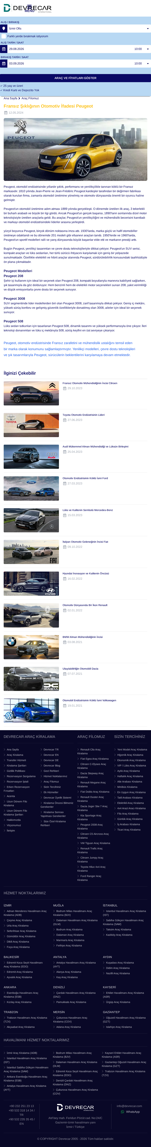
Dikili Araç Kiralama (18, 941)
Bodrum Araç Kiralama (69, 929)
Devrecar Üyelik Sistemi (57, 797)
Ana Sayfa (10, 98)
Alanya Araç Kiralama (68, 971)
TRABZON (11, 1012)
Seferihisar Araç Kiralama (21, 930)
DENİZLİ (59, 987)
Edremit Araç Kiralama (20, 971)
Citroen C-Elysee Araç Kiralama (91, 766)
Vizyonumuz (14, 825)
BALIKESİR (11, 957)
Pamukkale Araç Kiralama (71, 1002)
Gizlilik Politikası (16, 770)
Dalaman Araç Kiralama (70, 934)
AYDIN (107, 957)
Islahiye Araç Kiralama (119, 1026)
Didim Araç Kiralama (118, 967)
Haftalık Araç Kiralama (130, 776)
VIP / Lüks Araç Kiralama (131, 765)
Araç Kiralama (15, 754)
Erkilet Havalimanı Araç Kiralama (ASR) (123, 994)
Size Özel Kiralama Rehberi (53, 823)
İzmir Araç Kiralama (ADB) (22, 1052)
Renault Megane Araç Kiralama (91, 784)
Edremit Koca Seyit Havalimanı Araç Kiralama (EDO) (23, 964)
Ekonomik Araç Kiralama (131, 760)
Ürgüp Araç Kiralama (118, 1002)
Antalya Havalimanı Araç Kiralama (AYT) (74, 964)
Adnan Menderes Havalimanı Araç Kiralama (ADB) (25, 913)
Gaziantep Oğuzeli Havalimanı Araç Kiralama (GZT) (124, 1064)
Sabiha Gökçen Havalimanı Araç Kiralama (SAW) (123, 922)
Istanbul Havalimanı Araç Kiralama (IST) (124, 913)
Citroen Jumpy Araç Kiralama (90, 859)
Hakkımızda (14, 819)
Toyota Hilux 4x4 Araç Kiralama (91, 868)
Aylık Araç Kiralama (128, 770)
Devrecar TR (51, 749)
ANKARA (10, 987)
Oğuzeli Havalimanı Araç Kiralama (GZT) (124, 1019)
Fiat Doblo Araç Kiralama (94, 791)
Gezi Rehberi (51, 770)
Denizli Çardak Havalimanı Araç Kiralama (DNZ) (73, 1082)
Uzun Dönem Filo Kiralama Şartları (15, 812)
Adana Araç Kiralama (68, 1026)
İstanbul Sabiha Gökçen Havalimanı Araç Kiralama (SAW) (26, 1069)
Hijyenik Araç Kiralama (130, 754)
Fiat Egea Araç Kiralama (94, 758)
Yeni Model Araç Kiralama (132, 749)
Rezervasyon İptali (17, 781)
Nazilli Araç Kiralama (118, 973)
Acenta (11, 796)
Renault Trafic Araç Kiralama (90, 850)
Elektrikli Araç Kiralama (130, 802)
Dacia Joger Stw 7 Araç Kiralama (92, 808)
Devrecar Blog (52, 765)
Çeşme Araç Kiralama (19, 920)
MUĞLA (58, 905)
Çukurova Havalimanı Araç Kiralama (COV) (70, 1019)
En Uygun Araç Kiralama (131, 792)
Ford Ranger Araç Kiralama (89, 878)
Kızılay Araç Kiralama (19, 1002)
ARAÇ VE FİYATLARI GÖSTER (75, 78)
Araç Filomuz (30, 98)
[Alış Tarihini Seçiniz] (3, 49)
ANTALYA (59, 957)
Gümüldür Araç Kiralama (21, 936)
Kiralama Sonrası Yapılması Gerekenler (53, 814)
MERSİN (59, 1012)
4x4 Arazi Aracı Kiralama (131, 808)
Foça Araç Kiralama (18, 946)
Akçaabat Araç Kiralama (21, 1026)
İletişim (11, 830)
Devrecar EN (51, 754)
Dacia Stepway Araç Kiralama (90, 775)
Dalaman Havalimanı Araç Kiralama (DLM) (75, 922)
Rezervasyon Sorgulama (21, 776)
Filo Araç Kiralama (127, 813)
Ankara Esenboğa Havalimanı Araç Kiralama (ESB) (25, 1078)
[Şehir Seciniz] (3, 28)
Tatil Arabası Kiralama (130, 797)
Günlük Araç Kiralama (130, 818)
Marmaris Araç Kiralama (70, 940)
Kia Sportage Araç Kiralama (89, 817)
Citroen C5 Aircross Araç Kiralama (93, 835)
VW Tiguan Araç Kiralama (95, 843)
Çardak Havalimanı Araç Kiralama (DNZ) (74, 994)
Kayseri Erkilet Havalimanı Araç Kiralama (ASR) (121, 1054)
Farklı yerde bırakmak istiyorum (27, 36)
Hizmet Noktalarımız (55, 776)
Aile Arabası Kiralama (129, 781)
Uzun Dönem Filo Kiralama (15, 803)
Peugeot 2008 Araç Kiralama (90, 826)
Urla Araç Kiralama (18, 925)
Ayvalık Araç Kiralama (19, 977)
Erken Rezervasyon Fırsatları (17, 788)
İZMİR (8, 905)
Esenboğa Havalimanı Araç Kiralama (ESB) (21, 994)
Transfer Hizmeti (16, 760)
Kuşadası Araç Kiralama (120, 962)
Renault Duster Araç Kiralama (90, 799)
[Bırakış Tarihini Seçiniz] (3, 63)
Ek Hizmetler (51, 792)
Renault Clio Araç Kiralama (89, 751)
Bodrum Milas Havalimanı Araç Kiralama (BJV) (72, 913)
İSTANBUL (110, 905)
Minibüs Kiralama (127, 786)
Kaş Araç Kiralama (67, 977)
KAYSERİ (109, 987)
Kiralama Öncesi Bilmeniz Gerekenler (57, 804)
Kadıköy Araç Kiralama (119, 934)
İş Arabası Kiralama (128, 824)
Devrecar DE (51, 760)
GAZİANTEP (111, 1012)
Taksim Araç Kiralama (118, 929)
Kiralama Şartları (16, 765)
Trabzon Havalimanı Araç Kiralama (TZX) (25, 1019)
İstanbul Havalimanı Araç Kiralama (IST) (25, 1060)
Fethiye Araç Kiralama (69, 945)
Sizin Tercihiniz (52, 786)
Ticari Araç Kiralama (129, 829)
